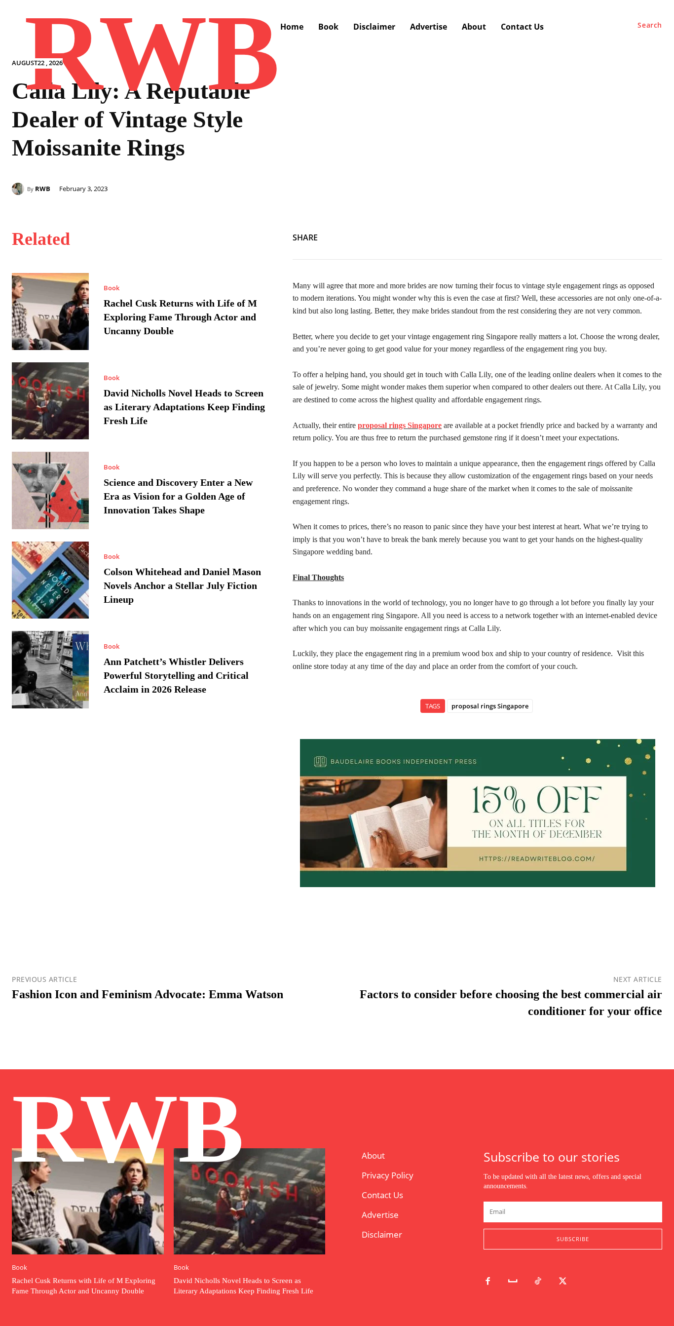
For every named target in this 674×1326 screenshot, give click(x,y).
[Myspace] (513, 1282)
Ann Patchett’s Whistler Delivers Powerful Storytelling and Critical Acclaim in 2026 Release (176, 675)
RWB (42, 189)
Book (111, 288)
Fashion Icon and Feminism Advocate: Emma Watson (147, 994)
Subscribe (573, 1239)
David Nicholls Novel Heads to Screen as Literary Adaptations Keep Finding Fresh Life (184, 407)
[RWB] (19, 189)
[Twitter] (629, 236)
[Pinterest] (652, 236)
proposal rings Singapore (489, 706)
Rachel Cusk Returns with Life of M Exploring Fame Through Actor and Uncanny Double (180, 317)
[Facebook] (607, 236)
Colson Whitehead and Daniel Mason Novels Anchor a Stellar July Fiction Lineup (182, 585)
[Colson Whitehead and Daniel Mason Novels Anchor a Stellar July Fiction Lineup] (50, 580)
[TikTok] (538, 1282)
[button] (649, 25)
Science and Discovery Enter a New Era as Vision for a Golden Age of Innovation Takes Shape (178, 496)
